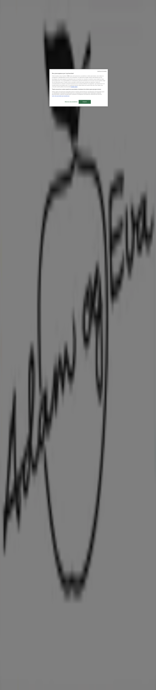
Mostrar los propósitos (71, 101)
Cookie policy (74, 86)
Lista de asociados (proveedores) (60, 96)
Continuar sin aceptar (102, 71)
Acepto (85, 101)
